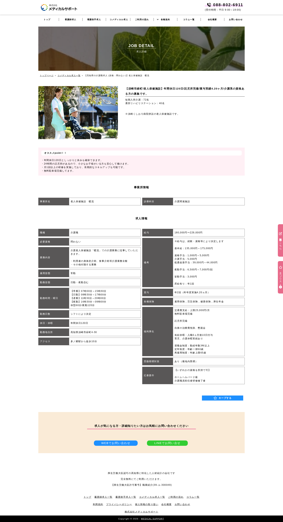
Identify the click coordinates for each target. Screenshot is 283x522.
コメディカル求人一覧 (68, 75)
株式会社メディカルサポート (141, 512)
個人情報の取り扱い (146, 504)
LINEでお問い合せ (167, 443)
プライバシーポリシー (119, 504)
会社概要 (166, 504)
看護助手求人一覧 (125, 497)
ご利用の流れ (176, 497)
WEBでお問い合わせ (115, 443)
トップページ (47, 75)
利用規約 (98, 504)
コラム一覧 (192, 497)
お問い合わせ (236, 19)
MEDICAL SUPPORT (152, 519)
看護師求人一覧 (103, 497)
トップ (87, 497)
